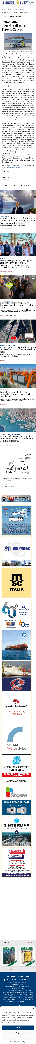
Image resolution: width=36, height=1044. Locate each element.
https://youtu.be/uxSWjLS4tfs (11, 168)
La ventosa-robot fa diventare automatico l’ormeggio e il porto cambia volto (15, 394)
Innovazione (3, 404)
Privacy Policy (21, 1042)
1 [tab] (1, 486)
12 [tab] (19, 969)
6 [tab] (10, 486)
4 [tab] (6, 486)
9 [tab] (15, 969)
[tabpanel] (18, 482)
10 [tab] (16, 969)
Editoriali (2, 445)
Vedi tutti (29, 491)
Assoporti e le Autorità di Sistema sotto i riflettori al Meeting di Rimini (17, 219)
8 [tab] (13, 486)
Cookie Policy (13, 1042)
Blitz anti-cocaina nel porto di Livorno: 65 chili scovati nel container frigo (18, 305)
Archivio (30, 942)
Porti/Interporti (18, 9)
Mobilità (9, 9)
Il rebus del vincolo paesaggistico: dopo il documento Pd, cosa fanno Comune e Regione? (16, 438)
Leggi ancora (18, 482)
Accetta (18, 1028)
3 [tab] (5, 486)
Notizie (2, 315)
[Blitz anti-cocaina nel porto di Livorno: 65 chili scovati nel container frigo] (18, 287)
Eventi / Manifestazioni (7, 229)
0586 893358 (22, 982)
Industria (2, 360)
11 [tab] (18, 969)
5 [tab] (8, 486)
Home (3, 9)
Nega (18, 1033)
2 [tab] (3, 486)
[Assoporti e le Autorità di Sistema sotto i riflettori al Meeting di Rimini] (18, 202)
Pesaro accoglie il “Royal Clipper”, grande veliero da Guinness (16, 261)
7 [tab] (11, 486)
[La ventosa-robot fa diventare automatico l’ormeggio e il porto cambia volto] (18, 376)
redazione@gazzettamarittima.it (20, 986)
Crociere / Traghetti (6, 271)
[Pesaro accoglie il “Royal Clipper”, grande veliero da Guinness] (18, 244)
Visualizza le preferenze (18, 1038)
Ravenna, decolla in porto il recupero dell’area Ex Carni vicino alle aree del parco (18, 349)
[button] (33, 1009)
